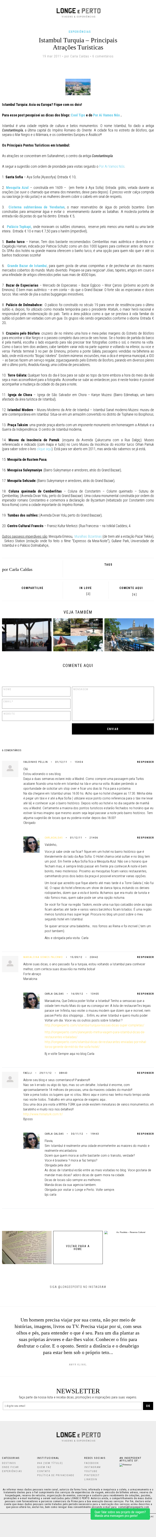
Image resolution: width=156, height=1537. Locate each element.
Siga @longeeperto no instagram (78, 1286)
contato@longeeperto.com (133, 1507)
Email (43, 593)
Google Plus (26, 593)
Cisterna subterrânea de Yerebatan (37, 207)
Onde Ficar (10, 1467)
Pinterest (37, 593)
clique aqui (44, 449)
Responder (145, 762)
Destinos (9, 1463)
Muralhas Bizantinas (88, 536)
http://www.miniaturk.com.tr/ (43, 1114)
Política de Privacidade (55, 1475)
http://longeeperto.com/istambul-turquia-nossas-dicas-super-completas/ (94, 1025)
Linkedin (90, 1479)
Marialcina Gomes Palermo (43, 957)
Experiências (80, 31)
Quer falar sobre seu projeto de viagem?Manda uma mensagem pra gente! (120, 1514)
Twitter (31, 593)
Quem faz (44, 1467)
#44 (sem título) (50, 1463)
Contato (43, 1471)
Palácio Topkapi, (19, 226)
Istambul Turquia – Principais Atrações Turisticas (78, 43)
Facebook (21, 593)
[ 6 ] (134, 594)
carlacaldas (54, 837)
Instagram (92, 1467)
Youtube (91, 1471)
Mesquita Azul (17, 187)
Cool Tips (78, 115)
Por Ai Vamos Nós (106, 115)
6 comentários (103, 56)
